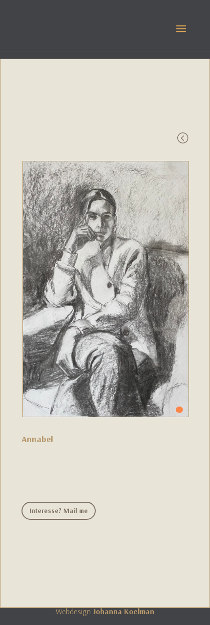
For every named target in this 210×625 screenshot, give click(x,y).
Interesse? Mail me (58, 510)
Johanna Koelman (123, 611)
